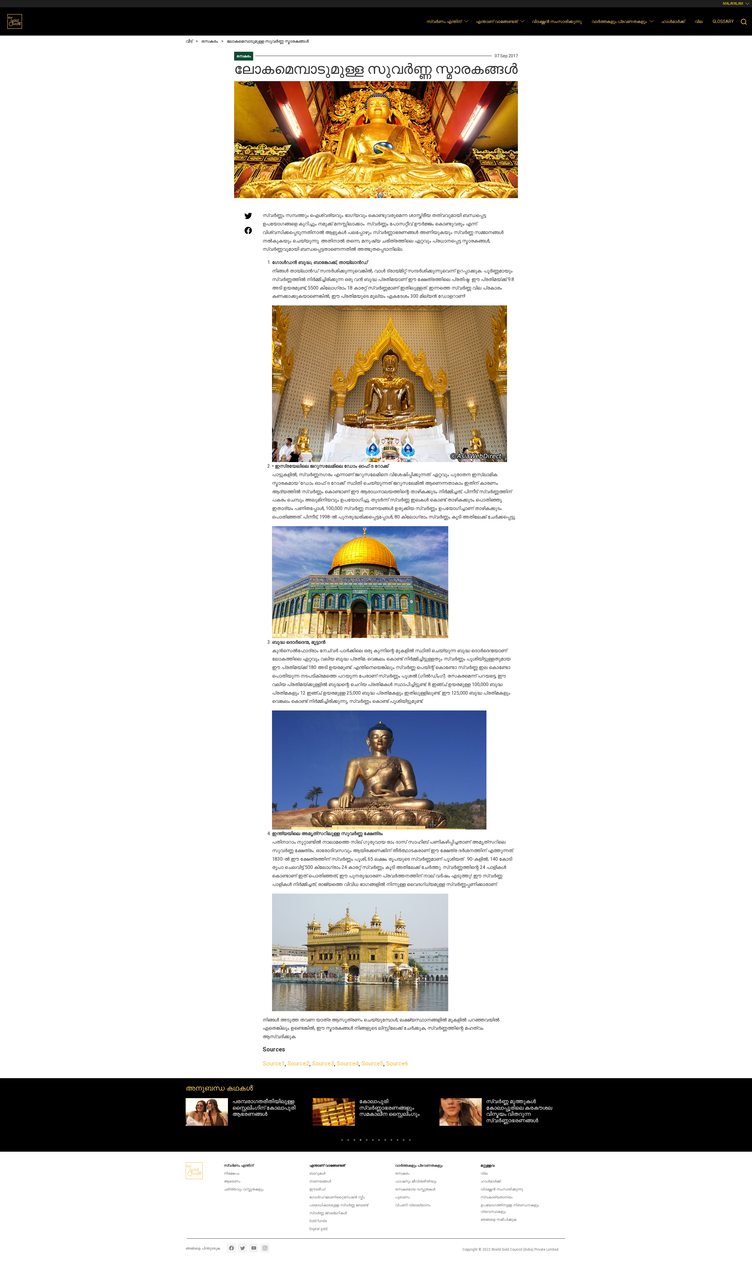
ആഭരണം (232, 1181)
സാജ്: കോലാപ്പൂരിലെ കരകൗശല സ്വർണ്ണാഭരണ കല (520, 1107)
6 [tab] (373, 1141)
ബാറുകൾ (317, 1173)
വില (699, 21)
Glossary (723, 21)
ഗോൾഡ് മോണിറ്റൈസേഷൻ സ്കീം (337, 1197)
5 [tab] (367, 1141)
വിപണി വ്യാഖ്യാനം (412, 1205)
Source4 (348, 1063)
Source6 (397, 1063)
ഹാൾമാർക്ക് (673, 21)
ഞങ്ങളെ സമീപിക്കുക (498, 1219)
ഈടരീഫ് (317, 1189)
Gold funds (318, 1221)
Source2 (298, 1063)
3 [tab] (354, 1141)
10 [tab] (398, 1141)
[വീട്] (14, 21)
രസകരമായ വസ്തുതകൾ (415, 1189)
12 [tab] (410, 1141)
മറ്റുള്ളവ (488, 1165)
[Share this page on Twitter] (248, 215)
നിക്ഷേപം (231, 1173)
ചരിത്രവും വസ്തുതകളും (243, 1189)
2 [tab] (348, 1141)
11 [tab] (404, 1141)
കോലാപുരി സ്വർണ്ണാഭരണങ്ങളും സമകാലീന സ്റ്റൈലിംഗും (262, 1107)
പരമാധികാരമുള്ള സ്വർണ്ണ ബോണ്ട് (338, 1205)
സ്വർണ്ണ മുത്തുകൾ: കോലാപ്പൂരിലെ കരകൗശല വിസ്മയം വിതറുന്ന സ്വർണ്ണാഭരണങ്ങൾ (392, 1110)
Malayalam (733, 3)
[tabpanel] (249, 1112)
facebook (231, 1247)
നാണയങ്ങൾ (320, 1181)
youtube (253, 1247)
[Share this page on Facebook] (248, 230)
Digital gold (318, 1229)
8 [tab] (385, 1141)
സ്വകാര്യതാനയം (497, 1197)
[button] (466, 21)
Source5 (372, 1063)
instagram (264, 1247)
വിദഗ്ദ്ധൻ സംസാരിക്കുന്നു (557, 21)
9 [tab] (391, 1141)
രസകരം (243, 56)
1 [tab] (342, 1141)
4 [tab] (360, 1141)
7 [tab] (379, 1141)
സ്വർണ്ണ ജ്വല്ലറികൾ (328, 1213)
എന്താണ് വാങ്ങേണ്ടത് (497, 21)
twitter (242, 1247)
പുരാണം (402, 1197)
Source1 (274, 1063)
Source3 (323, 1063)
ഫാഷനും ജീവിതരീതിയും (416, 1181)
